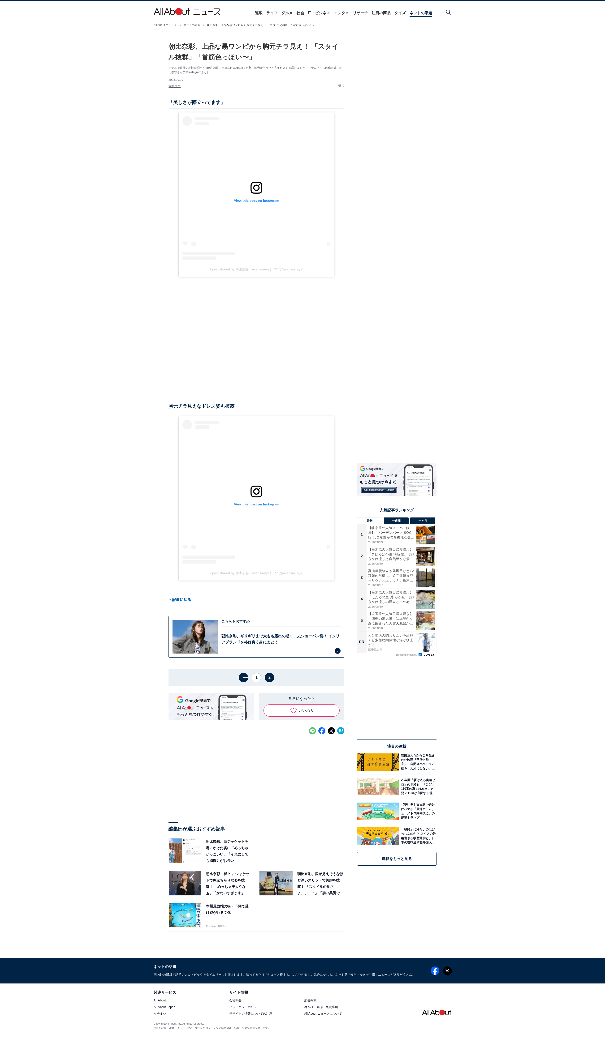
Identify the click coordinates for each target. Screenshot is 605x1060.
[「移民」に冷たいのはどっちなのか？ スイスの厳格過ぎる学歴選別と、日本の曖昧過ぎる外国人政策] (417, 836)
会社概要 (235, 1000)
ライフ (272, 13)
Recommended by (407, 654)
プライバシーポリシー (244, 1007)
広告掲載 (310, 1000)
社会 (300, 13)
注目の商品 (381, 13)
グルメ (287, 13)
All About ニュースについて (323, 1013)
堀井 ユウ (175, 86)
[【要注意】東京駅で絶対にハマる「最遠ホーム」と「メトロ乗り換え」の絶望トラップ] (417, 811)
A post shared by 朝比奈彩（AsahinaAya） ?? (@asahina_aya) (256, 269)
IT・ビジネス (319, 13)
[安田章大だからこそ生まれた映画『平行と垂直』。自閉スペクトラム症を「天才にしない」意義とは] (417, 762)
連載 (259, 13)
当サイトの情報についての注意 (250, 1013)
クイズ (400, 13)
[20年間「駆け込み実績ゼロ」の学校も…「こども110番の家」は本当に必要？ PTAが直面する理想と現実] (417, 786)
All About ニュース (165, 25)
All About (160, 1000)
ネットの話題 (421, 13)
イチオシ (160, 1013)
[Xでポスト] (331, 730)
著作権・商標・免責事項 (321, 1007)
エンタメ (341, 13)
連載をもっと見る (397, 859)
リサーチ (360, 13)
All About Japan (164, 1007)
